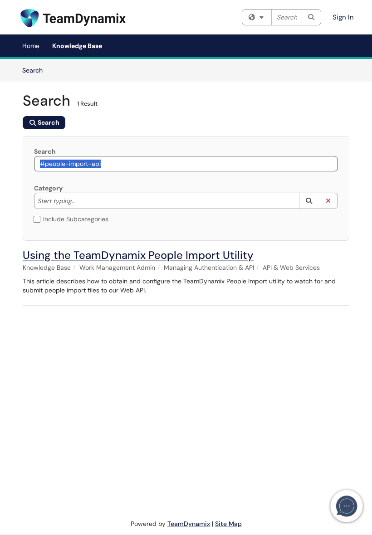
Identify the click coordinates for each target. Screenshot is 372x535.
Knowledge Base (77, 46)
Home (30, 46)
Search (35, 70)
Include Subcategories (75, 219)
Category (48, 188)
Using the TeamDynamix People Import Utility (138, 255)
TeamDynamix (188, 524)
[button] (308, 201)
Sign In (343, 17)
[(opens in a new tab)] (73, 18)
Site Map (228, 524)
